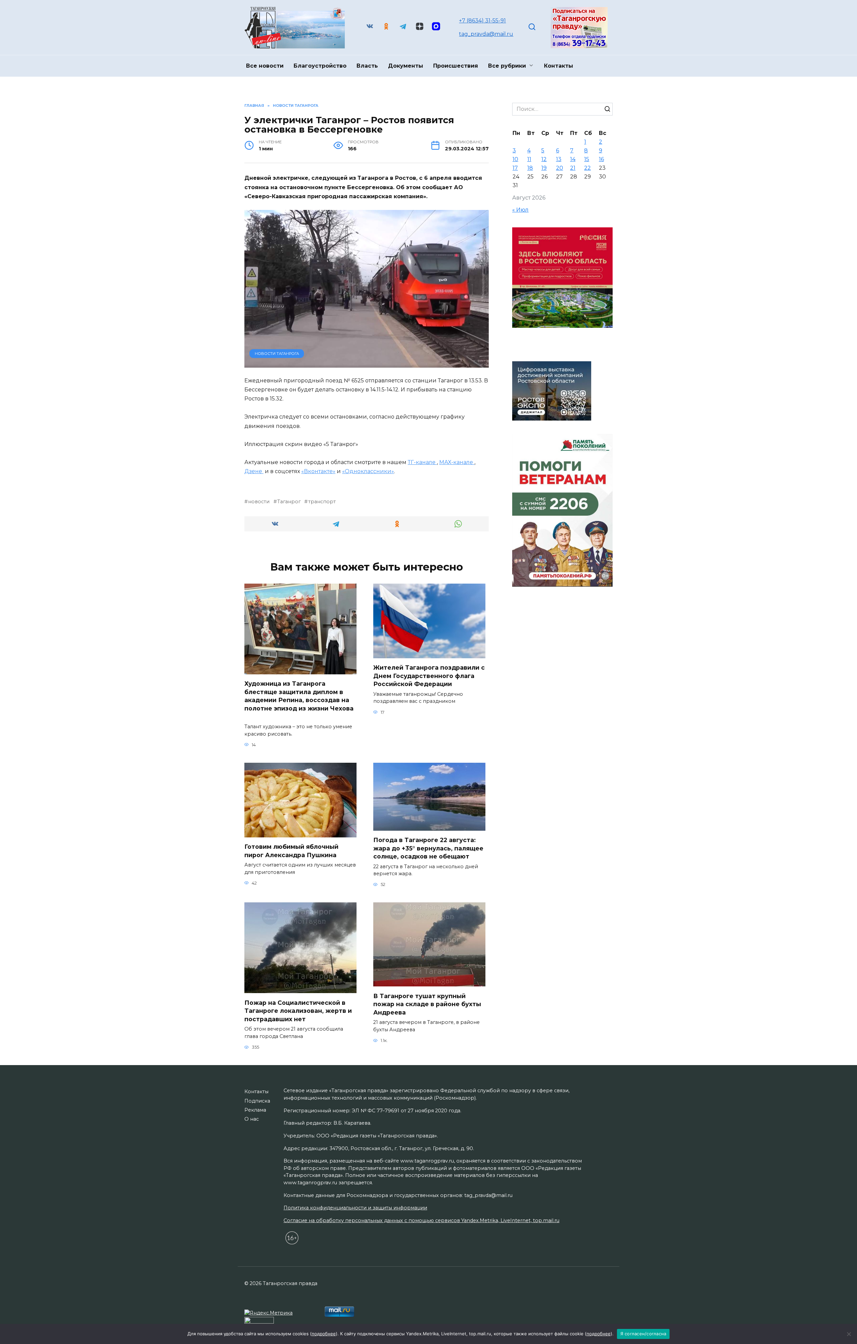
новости (258, 502)
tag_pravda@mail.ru (486, 34)
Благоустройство (320, 66)
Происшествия (455, 66)
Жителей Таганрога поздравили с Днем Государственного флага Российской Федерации (429, 675)
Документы (405, 66)
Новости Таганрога (277, 353)
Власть (367, 66)
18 (530, 168)
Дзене (253, 471)
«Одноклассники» (368, 471)
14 (572, 159)
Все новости (265, 66)
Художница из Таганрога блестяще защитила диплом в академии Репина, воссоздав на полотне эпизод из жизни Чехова (299, 700)
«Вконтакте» (318, 471)
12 (544, 159)
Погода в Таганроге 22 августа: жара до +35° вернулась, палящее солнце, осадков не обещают (428, 848)
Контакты (558, 66)
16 (601, 159)
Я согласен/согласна (643, 1333)
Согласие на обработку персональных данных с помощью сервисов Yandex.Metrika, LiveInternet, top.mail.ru (421, 1220)
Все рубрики (507, 66)
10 (515, 159)
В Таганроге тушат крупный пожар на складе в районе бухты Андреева (427, 1004)
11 (529, 159)
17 (515, 168)
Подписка (257, 1101)
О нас (251, 1119)
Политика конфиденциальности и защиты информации (355, 1208)
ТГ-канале (422, 462)
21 (572, 168)
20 (559, 168)
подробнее (324, 1333)
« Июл (520, 210)
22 (587, 168)
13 (558, 159)
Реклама (255, 1110)
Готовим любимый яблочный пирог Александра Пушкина (291, 850)
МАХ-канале (456, 462)
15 (586, 159)
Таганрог (289, 502)
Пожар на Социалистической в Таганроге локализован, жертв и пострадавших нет (298, 1010)
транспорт (321, 502)
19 (544, 168)
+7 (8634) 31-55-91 (482, 20)
